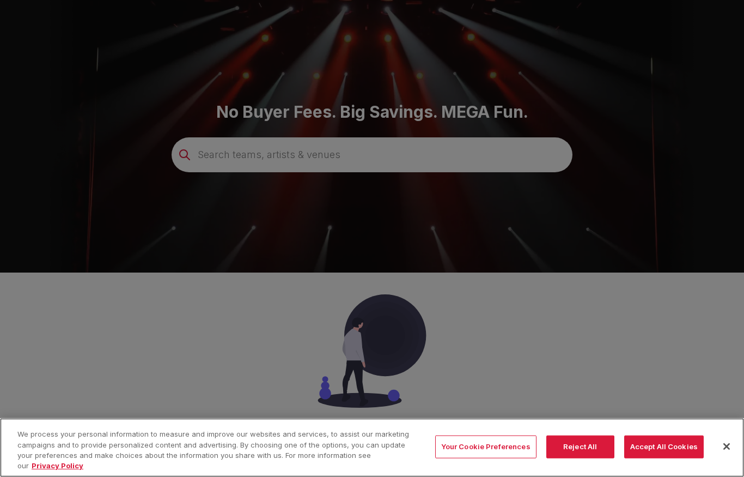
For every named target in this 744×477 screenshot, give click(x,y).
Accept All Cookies (664, 446)
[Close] (727, 446)
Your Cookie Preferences (485, 446)
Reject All (580, 446)
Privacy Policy (57, 465)
